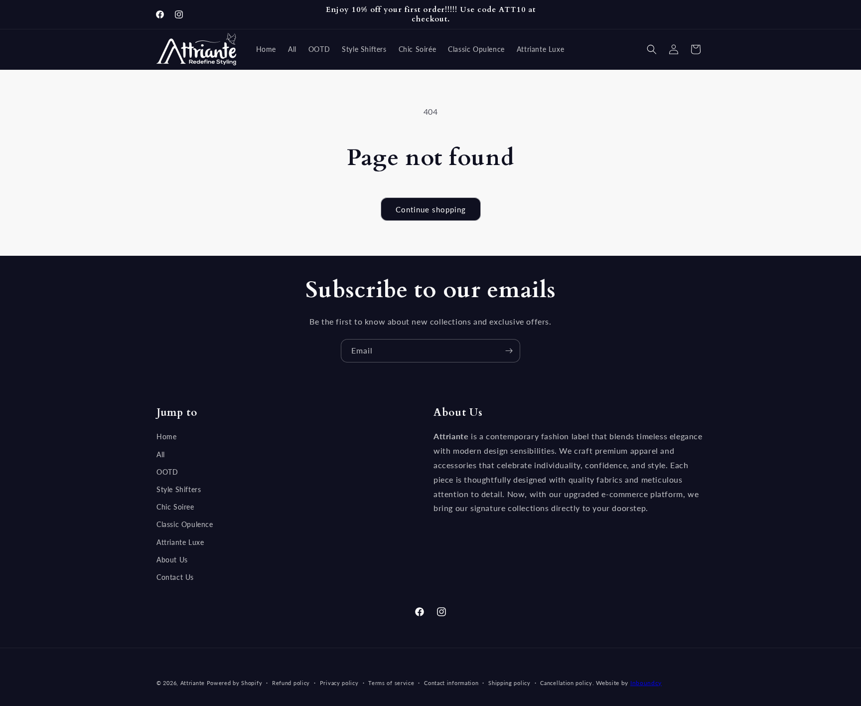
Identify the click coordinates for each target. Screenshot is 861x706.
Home (166, 436)
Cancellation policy (566, 683)
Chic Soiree (175, 507)
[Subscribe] (509, 350)
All (160, 454)
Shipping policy (509, 683)
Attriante (192, 683)
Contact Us (175, 577)
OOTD (167, 472)
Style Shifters (178, 489)
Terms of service (391, 683)
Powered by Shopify (235, 683)
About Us (172, 559)
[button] (652, 49)
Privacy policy (339, 683)
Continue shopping (431, 209)
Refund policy (291, 683)
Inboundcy (646, 683)
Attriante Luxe (180, 542)
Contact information (451, 683)
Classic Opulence (184, 524)
